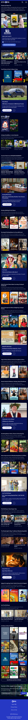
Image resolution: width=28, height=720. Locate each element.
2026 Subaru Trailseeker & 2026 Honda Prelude (6, 62)
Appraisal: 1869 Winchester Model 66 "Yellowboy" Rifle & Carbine (7, 172)
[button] (22, 2)
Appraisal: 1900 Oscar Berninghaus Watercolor (19, 172)
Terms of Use (14, 710)
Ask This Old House (6, 493)
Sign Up (23, 693)
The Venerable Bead (5, 545)
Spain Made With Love (7, 571)
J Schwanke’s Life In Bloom (8, 419)
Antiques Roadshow (5, 170)
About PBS (14, 704)
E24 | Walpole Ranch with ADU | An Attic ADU (6, 523)
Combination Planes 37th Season (19, 546)
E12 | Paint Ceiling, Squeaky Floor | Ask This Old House (7, 618)
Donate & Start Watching (9, 44)
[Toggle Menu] (25, 29)
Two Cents (16, 60)
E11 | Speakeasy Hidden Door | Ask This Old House (20, 618)
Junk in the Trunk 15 (6, 36)
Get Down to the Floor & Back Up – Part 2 (11, 348)
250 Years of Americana (6, 147)
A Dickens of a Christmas (8, 421)
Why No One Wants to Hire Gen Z (20, 62)
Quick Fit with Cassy (6, 346)
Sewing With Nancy (6, 194)
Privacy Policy (14, 707)
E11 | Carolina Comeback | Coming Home (20, 523)
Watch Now (7, 110)
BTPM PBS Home (14, 714)
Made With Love (6, 568)
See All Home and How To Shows (14, 680)
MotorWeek (3, 60)
